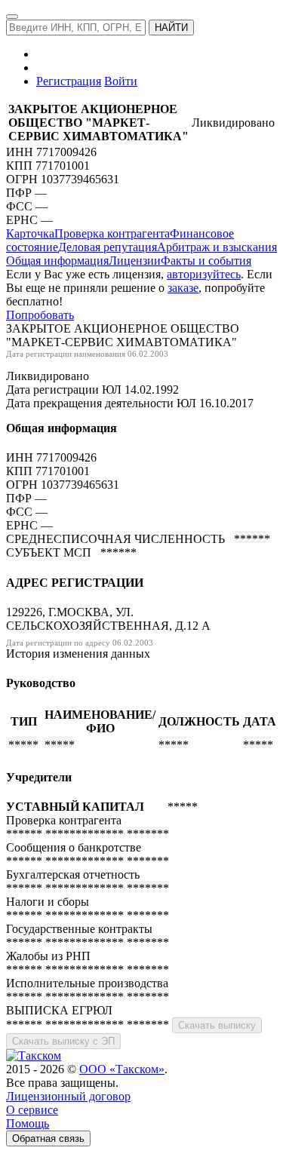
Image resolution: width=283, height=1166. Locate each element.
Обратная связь (48, 1138)
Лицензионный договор (68, 1096)
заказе (183, 287)
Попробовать (40, 314)
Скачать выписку (217, 1025)
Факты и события (206, 260)
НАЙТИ (171, 27)
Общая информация (57, 260)
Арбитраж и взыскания (217, 247)
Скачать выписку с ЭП (63, 1041)
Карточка (30, 233)
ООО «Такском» (122, 1069)
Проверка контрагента (112, 233)
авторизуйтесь (204, 274)
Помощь (27, 1123)
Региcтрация (68, 81)
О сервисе (32, 1109)
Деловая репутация (107, 247)
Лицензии (135, 260)
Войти (120, 81)
